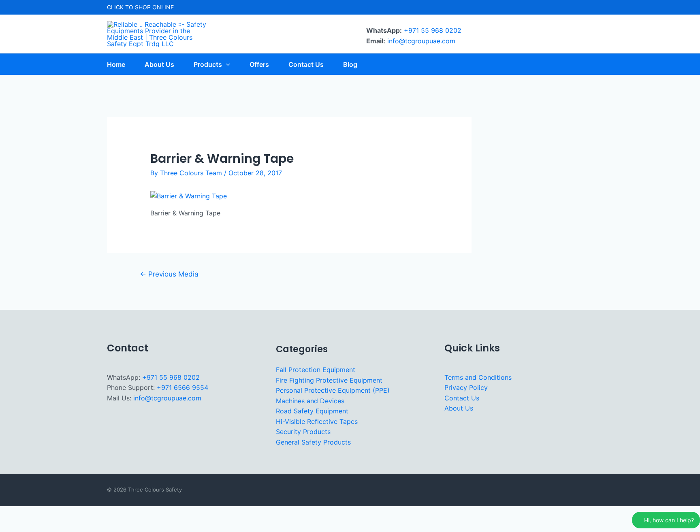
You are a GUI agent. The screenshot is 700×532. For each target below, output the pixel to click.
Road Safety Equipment (312, 411)
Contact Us (461, 398)
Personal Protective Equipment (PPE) (333, 390)
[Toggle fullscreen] (36, 513)
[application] (226, 64)
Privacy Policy (466, 387)
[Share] (60, 513)
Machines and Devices (310, 401)
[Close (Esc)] (85, 513)
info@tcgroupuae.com (421, 41)
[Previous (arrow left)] (11, 526)
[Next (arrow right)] (36, 526)
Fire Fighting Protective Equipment (329, 380)
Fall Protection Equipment (315, 370)
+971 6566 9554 (182, 387)
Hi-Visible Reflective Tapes (317, 421)
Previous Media (169, 274)
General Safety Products (313, 442)
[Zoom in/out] (11, 513)
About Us (458, 408)
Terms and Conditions (478, 377)
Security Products (303, 432)
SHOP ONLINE (154, 7)
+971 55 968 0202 (432, 30)
